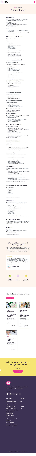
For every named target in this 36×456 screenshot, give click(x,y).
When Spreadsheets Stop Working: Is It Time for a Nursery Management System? (11, 313)
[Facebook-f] (7, 394)
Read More (13, 325)
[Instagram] (10, 394)
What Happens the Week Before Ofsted (11, 339)
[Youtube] (19, 394)
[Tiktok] (16, 394)
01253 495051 (25, 434)
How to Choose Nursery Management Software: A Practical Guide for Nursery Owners (24, 313)
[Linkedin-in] (13, 394)
